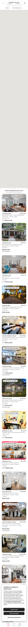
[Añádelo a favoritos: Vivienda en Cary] (24, 225)
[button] (8, 220)
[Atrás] (3, 3)
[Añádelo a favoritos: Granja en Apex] (24, 287)
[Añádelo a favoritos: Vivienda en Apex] (24, 195)
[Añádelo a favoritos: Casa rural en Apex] (24, 380)
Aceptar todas (14, 609)
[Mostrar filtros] (24, 3)
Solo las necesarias (14, 613)
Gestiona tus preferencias (14, 617)
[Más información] (21, 192)
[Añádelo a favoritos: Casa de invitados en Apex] (24, 318)
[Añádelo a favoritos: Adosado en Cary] (24, 443)
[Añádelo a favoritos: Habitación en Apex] (24, 413)
